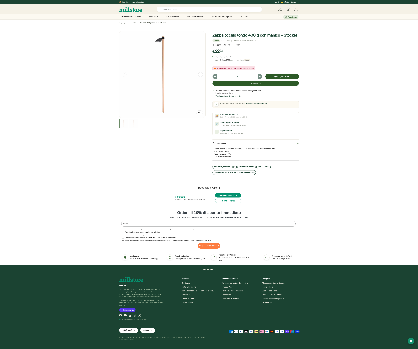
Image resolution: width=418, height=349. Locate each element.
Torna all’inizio (208, 270)
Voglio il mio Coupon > (209, 246)
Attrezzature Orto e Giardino (131, 17)
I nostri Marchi (188, 299)
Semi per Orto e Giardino (195, 17)
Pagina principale (125, 23)
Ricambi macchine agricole (222, 17)
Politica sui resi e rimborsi (232, 291)
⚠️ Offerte (285, 2)
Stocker (216, 40)
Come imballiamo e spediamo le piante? (198, 291)
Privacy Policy (227, 287)
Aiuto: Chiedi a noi (189, 287)
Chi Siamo (186, 283)
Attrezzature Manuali (246, 167)
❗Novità (275, 2)
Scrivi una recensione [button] (228, 195)
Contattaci (186, 295)
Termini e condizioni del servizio (235, 283)
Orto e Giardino (263, 167)
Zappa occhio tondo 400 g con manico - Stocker (149, 23)
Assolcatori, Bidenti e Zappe (224, 167)
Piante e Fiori (153, 17)
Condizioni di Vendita (230, 299)
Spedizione (226, 295)
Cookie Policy (187, 302)
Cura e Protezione (172, 17)
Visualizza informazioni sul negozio (228, 96)
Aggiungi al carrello (282, 76)
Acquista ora (255, 83)
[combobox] (209, 9)
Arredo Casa (244, 17)
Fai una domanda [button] (228, 201)
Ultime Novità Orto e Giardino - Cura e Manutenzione (234, 172)
